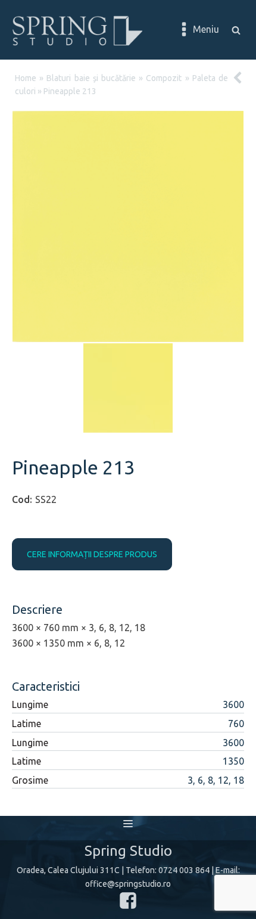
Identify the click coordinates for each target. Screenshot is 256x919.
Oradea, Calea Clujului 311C (68, 870)
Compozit (164, 78)
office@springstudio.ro (128, 884)
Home (25, 78)
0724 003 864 (184, 870)
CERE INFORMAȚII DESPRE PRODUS (92, 554)
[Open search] (236, 30)
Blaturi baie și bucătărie (91, 78)
